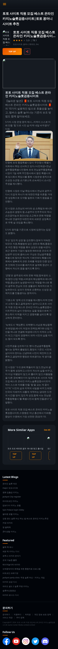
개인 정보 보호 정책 (42, 614)
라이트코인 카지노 (10, 501)
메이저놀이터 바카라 (11, 564)
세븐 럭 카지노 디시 (11, 551)
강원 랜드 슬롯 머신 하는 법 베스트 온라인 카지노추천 (25, 518)
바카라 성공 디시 (10, 582)
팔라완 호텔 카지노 (11, 514)
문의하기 (6, 614)
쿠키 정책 (20, 617)
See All (47, 430)
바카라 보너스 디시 (11, 595)
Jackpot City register (12, 496)
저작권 (28, 614)
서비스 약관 (8, 617)
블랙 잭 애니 (8, 547)
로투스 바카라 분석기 (12, 556)
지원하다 (17, 614)
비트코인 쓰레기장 (10, 573)
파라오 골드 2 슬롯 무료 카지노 (16, 586)
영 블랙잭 (7, 527)
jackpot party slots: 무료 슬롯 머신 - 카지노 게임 (24, 577)
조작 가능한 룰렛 (10, 560)
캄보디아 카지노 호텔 (12, 505)
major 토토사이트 (10, 488)
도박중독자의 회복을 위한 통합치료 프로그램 (22, 569)
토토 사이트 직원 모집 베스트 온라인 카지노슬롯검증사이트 (28, 307)
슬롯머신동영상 (9, 590)
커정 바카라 (8, 523)
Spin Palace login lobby (13, 510)
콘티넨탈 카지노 (9, 531)
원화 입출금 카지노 (11, 492)
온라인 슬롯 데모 (10, 483)
